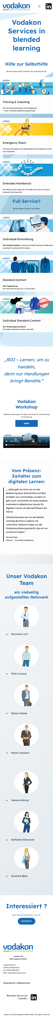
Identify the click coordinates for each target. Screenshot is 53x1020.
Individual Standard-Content (22, 320)
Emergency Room (14, 142)
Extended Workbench (17, 183)
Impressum (9, 983)
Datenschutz (23, 983)
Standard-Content (14, 280)
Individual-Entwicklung (18, 239)
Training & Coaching (16, 102)
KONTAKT (26, 921)
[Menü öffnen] (39, 6)
